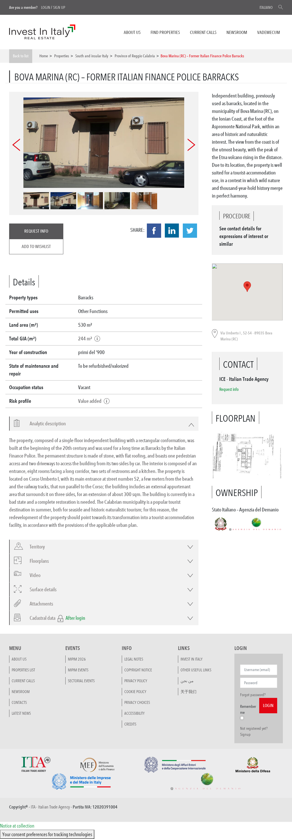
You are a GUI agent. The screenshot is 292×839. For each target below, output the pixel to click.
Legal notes (133, 659)
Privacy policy (135, 680)
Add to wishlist (36, 246)
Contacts (19, 702)
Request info (36, 231)
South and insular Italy (91, 55)
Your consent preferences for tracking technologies (47, 834)
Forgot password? (252, 694)
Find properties (165, 32)
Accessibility (134, 713)
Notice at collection (17, 825)
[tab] (103, 424)
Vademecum (268, 32)
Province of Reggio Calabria (135, 55)
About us (132, 32)
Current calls (203, 32)
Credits (130, 724)
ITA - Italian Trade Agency (50, 807)
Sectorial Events (81, 680)
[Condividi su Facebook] (154, 231)
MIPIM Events (78, 670)
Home (43, 55)
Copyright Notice (138, 670)
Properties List (23, 670)
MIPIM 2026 (77, 659)
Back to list (21, 55)
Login (45, 7)
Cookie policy (135, 691)
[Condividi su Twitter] (190, 231)
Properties (61, 55)
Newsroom (236, 32)
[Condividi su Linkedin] (172, 231)
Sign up (59, 7)
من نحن (187, 680)
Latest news (21, 713)
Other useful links (196, 670)
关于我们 (188, 691)
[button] (44, 423)
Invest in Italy (191, 659)
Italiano (266, 7)
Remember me (248, 709)
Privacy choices (137, 702)
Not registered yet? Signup (253, 731)
